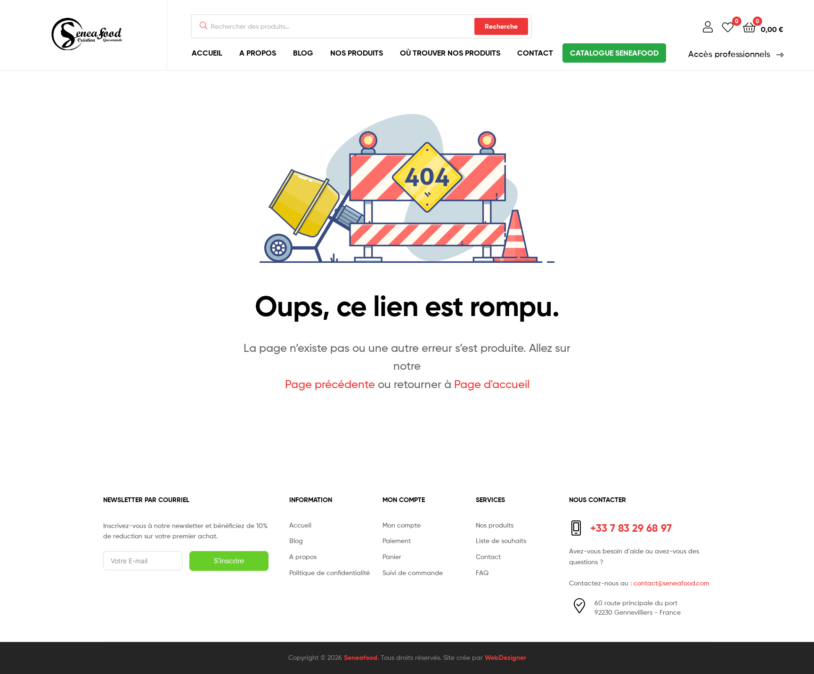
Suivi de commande (413, 572)
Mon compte (402, 525)
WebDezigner (505, 657)
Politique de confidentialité (329, 572)
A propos (257, 52)
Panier (392, 556)
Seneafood (360, 657)
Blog (303, 52)
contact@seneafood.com (671, 583)
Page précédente (330, 384)
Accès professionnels (729, 54)
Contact (535, 52)
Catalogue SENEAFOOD (614, 52)
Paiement (397, 540)
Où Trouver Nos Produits (450, 52)
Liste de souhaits (501, 540)
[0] (727, 26)
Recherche (501, 26)
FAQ (482, 572)
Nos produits (356, 52)
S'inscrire (229, 560)
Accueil (207, 52)
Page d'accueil (491, 384)
